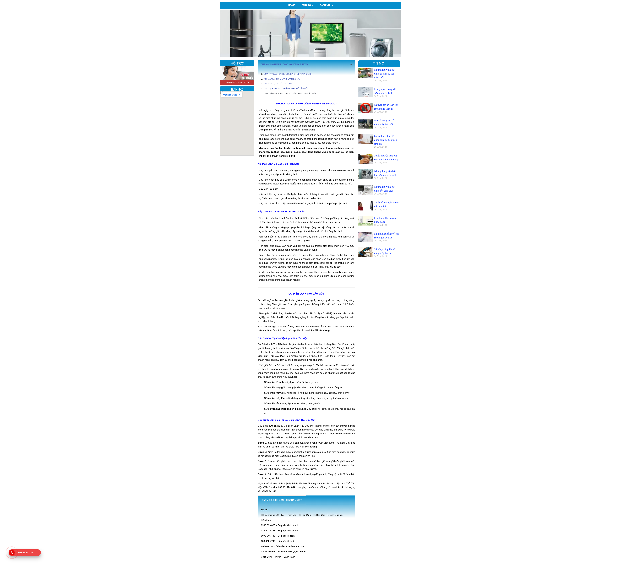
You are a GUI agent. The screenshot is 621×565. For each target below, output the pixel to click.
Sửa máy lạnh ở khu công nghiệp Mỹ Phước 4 (288, 74)
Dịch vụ (325, 5)
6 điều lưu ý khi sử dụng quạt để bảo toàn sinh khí (385, 140)
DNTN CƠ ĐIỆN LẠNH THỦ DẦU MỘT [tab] (282, 500)
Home (291, 5)
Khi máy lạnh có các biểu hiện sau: (282, 79)
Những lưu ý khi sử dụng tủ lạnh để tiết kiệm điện (384, 73)
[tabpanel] (306, 533)
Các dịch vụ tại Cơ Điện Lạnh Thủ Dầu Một (286, 88)
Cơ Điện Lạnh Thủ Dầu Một (278, 84)
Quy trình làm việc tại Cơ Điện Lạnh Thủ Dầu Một (290, 93)
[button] (351, 64)
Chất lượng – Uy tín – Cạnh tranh (278, 556)
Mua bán (307, 5)
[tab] (310, 499)
